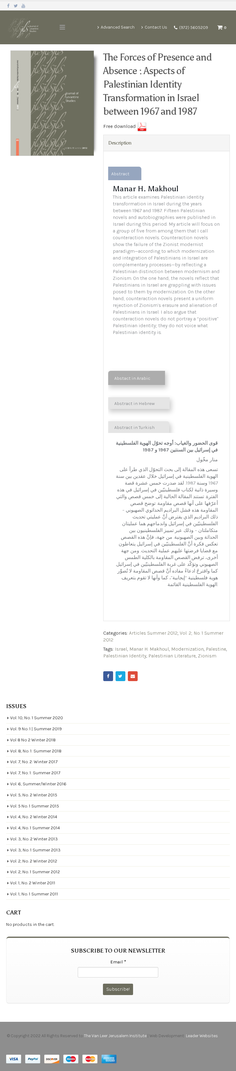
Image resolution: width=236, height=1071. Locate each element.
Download (142, 127)
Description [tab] (119, 143)
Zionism (207, 656)
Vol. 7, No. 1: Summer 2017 (35, 772)
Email (133, 676)
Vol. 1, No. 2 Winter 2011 (32, 883)
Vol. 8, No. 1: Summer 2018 (35, 751)
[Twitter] (16, 6)
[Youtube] (23, 6)
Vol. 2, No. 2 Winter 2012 (33, 861)
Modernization (187, 649)
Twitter (120, 676)
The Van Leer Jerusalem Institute (115, 1035)
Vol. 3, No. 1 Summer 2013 (35, 850)
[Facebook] (8, 6)
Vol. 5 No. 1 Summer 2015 (34, 806)
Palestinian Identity (124, 656)
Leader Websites (202, 1035)
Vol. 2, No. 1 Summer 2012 (35, 872)
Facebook (108, 676)
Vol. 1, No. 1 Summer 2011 (34, 894)
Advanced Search (118, 27)
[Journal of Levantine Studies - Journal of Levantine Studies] (23, 27)
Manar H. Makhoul (149, 649)
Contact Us (156, 27)
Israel (121, 649)
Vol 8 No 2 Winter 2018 (33, 740)
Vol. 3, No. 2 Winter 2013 (34, 839)
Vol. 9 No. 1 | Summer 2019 (36, 729)
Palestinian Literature (172, 656)
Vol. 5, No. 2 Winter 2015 (33, 795)
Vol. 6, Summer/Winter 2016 (38, 784)
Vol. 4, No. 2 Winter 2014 (33, 816)
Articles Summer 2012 (153, 633)
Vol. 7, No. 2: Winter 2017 (33, 761)
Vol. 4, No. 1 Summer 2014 (35, 828)
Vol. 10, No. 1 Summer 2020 (36, 717)
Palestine (216, 649)
